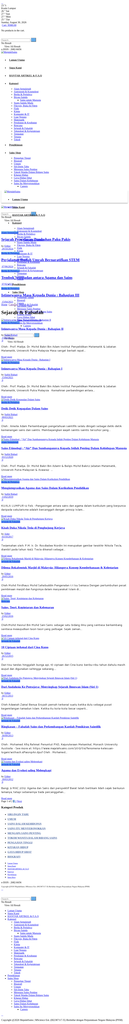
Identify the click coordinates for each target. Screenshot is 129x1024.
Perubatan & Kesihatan (25, 122)
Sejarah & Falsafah (23, 128)
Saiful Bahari (10, 335)
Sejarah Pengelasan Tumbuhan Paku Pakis (35, 239)
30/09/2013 (7, 735)
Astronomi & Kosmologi (26, 91)
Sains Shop (15, 152)
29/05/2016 (7, 576)
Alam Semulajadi (22, 88)
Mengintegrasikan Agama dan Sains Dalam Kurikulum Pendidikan (45, 488)
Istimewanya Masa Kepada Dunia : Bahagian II (32, 329)
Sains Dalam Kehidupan (26, 180)
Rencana (18, 125)
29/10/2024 (7, 248)
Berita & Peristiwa (23, 94)
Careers (24, 186)
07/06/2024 (7, 266)
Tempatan (19, 134)
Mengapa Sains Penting (25, 169)
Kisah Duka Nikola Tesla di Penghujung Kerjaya (33, 527)
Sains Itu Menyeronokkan (26, 183)
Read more (6, 357)
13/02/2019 (7, 497)
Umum (17, 163)
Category (13, 304)
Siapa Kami (15, 67)
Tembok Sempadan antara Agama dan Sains (36, 278)
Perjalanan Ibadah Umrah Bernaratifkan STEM (40, 260)
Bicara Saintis (21, 97)
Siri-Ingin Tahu (21, 166)
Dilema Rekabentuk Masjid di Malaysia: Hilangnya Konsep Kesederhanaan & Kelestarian (59, 567)
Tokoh (17, 139)
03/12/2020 (7, 457)
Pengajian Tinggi (22, 158)
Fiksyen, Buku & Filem (25, 105)
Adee (7, 534)
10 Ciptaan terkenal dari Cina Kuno (24, 647)
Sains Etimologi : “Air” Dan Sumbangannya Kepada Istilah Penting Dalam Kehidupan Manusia (64, 448)
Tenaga (17, 136)
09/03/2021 (7, 417)
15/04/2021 (7, 301)
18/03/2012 (7, 779)
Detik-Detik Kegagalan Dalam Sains (24, 408)
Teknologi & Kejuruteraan (27, 131)
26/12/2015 (7, 656)
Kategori (13, 83)
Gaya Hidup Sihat (23, 177)
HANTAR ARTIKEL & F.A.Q (25, 75)
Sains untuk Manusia (30, 100)
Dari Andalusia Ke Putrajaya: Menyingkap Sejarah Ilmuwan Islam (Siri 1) (49, 686)
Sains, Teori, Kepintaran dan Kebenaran (27, 607)
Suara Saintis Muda (23, 103)
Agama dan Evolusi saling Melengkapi (26, 770)
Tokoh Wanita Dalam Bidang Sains (31, 172)
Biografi (18, 161)
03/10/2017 (7, 536)
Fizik (16, 108)
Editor (7, 246)
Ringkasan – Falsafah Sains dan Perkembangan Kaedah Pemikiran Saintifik (51, 726)
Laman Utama (17, 60)
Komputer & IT (21, 114)
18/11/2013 (7, 695)
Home (4, 304)
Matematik (19, 119)
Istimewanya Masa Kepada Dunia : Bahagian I (31, 368)
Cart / (9, 25)
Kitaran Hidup (21, 175)
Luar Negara (20, 117)
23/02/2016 (7, 616)
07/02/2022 (7, 284)
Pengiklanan (15, 145)
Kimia (17, 111)
